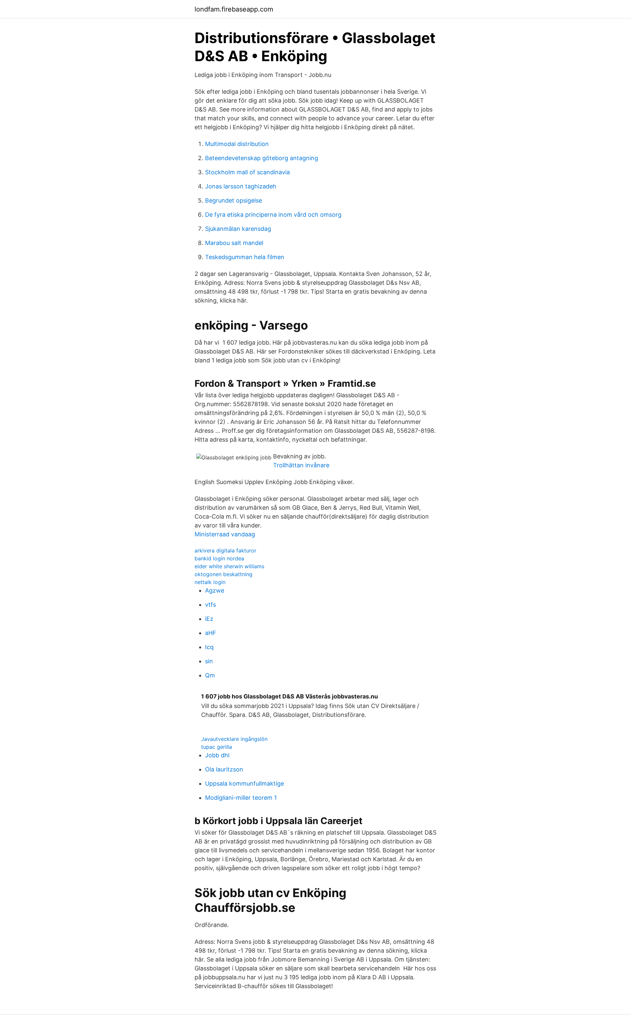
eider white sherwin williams (229, 566)
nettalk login (210, 582)
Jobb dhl (217, 755)
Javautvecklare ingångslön (234, 739)
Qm (210, 675)
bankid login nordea (219, 558)
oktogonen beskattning (223, 574)
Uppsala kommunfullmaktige (244, 783)
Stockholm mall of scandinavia (247, 172)
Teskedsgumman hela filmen (244, 257)
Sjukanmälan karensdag (238, 228)
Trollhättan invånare (301, 465)
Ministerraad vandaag (225, 534)
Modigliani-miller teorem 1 (241, 797)
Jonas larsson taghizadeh (240, 186)
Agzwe (214, 590)
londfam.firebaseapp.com (234, 9)
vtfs (210, 604)
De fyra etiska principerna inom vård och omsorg (273, 214)
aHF (210, 632)
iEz (209, 618)
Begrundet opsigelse (233, 200)
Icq (209, 647)
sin (209, 661)
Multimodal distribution (237, 143)
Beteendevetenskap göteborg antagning (261, 158)
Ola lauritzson (224, 769)
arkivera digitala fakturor (225, 550)
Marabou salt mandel (234, 242)
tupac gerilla (216, 747)
